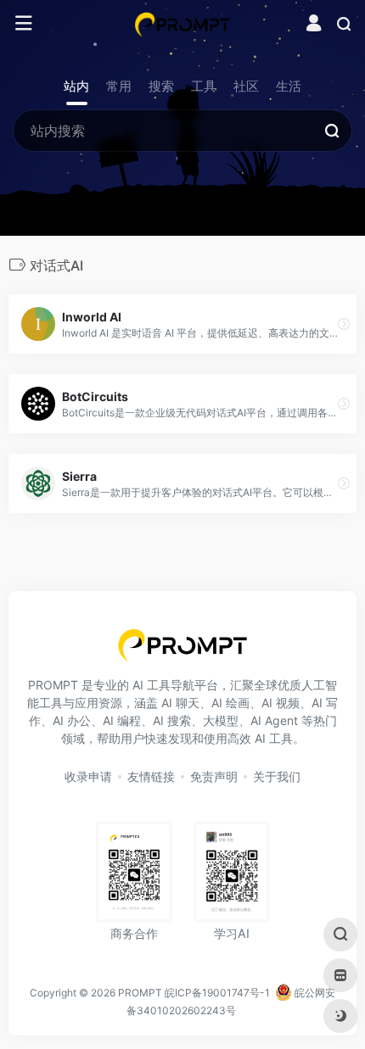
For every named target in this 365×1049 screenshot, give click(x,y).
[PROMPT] (183, 24)
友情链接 (151, 776)
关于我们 (276, 776)
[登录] (314, 25)
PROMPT (140, 992)
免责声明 (214, 776)
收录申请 (88, 776)
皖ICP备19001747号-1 (217, 992)
